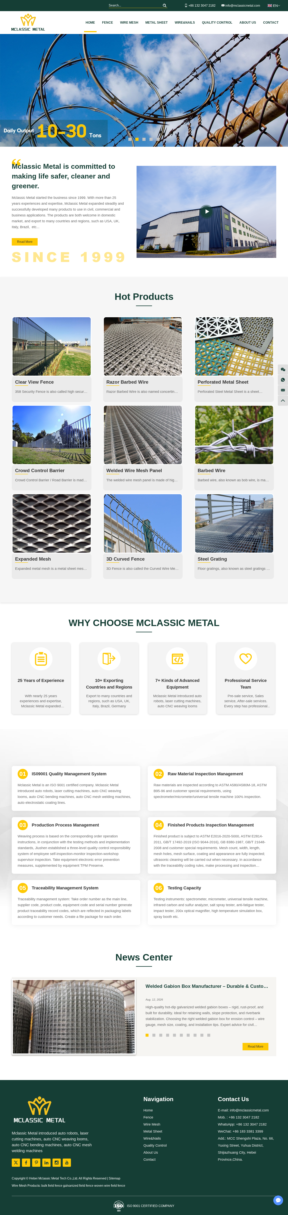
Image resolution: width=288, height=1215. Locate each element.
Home (90, 22)
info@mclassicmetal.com (242, 5)
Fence (107, 22)
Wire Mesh (129, 22)
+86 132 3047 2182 (251, 1124)
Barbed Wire (211, 470)
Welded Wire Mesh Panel (134, 470)
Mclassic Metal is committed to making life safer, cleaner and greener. (63, 176)
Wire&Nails (185, 22)
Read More (25, 241)
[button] (251, 248)
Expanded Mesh (33, 559)
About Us (247, 22)
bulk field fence (52, 1185)
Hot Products (144, 296)
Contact (271, 22)
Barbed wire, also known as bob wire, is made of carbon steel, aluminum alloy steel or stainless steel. (233, 480)
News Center (144, 957)
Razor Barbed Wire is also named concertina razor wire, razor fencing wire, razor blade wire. (141, 392)
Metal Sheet (156, 22)
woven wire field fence (109, 1185)
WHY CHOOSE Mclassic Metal (144, 623)
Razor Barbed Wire (127, 382)
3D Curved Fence (125, 559)
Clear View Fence (34, 382)
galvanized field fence (78, 1185)
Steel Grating (212, 559)
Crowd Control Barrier (39, 470)
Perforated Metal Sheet (223, 382)
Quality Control (217, 22)
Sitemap (114, 1178)
